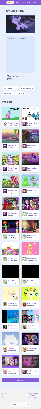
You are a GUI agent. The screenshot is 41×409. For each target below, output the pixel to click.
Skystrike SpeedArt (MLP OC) (32, 191)
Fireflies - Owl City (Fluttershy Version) (32, 213)
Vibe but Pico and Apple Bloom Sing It (13, 236)
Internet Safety (32, 123)
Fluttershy (11, 348)
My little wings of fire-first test (13, 326)
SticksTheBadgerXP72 (32, 215)
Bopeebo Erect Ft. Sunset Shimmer (32, 236)
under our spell (32, 348)
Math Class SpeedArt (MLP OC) (13, 213)
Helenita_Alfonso (12, 305)
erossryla (30, 125)
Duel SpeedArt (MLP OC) (32, 168)
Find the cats (31, 303)
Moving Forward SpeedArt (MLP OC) (13, 168)
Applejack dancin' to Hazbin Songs (32, 258)
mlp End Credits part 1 (32, 326)
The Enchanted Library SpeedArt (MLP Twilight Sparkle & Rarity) (32, 371)
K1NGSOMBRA (31, 328)
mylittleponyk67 (12, 350)
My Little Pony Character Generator (13, 123)
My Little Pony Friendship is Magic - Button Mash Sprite (13, 258)
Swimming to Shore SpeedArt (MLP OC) (13, 145)
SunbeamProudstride (13, 125)
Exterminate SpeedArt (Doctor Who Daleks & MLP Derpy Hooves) (32, 145)
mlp (9, 371)
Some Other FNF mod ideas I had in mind (13, 281)
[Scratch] (10, 2)
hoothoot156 (30, 305)
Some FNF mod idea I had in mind (32, 281)
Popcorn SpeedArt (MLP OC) (13, 191)
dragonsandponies (13, 328)
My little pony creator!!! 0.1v (13, 303)
